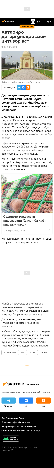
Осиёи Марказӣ (31, 392)
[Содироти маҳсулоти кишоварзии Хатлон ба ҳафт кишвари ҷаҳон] (27, 193)
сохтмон (43, 352)
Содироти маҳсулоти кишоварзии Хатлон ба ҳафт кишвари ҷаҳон (24, 220)
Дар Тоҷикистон (9, 352)
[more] (49, 230)
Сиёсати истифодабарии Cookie (17, 430)
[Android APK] (10, 439)
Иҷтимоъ (32, 352)
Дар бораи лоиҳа (10, 418)
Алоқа (37, 430)
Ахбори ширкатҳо (10, 426)
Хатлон (23, 352)
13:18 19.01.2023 (9, 47)
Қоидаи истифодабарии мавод (16, 422)
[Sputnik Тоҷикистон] (9, 22)
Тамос (22, 418)
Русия (46, 392)
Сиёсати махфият (28, 426)
